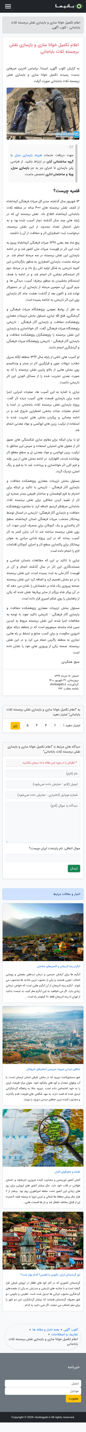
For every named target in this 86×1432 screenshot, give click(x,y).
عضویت (73, 1398)
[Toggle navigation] (8, 6)
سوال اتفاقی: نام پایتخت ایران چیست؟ (54, 848)
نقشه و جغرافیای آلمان (67, 1172)
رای (15, 725)
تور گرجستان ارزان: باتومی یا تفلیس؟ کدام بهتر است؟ (50, 1275)
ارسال (74, 868)
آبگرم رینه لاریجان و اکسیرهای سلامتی (58, 966)
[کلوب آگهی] (69, 6)
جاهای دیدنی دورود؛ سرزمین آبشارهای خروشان (53, 1069)
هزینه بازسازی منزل (28, 155)
